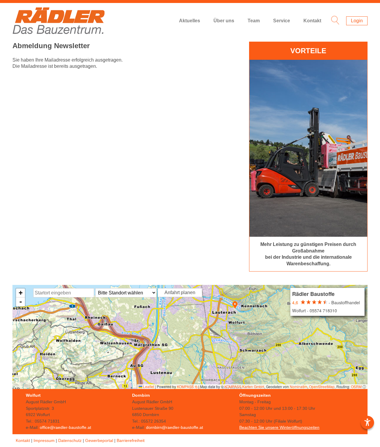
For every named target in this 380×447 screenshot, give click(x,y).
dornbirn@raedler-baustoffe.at (174, 427)
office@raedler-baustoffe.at (65, 427)
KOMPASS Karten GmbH (244, 386)
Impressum (44, 440)
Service (281, 20)
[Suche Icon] (334, 21)
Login (357, 20)
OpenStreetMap (322, 386)
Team (254, 20)
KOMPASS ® (187, 386)
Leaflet (148, 386)
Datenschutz (70, 440)
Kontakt (312, 20)
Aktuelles (189, 20)
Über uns (223, 20)
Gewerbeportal (99, 440)
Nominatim (298, 386)
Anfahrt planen (179, 292)
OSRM (356, 386)
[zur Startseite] (58, 20)
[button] (235, 305)
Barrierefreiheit (131, 440)
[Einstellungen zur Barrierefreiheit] (367, 422)
